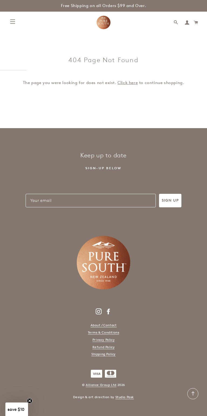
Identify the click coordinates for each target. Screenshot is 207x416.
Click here (128, 82)
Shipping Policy (103, 354)
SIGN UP (170, 200)
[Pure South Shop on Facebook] (108, 313)
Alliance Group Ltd (101, 385)
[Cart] (196, 22)
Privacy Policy (103, 340)
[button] (16, 409)
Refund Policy (103, 347)
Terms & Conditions (103, 332)
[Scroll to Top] (192, 398)
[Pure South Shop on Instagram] (99, 313)
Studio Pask (124, 397)
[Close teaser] (29, 401)
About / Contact (104, 325)
